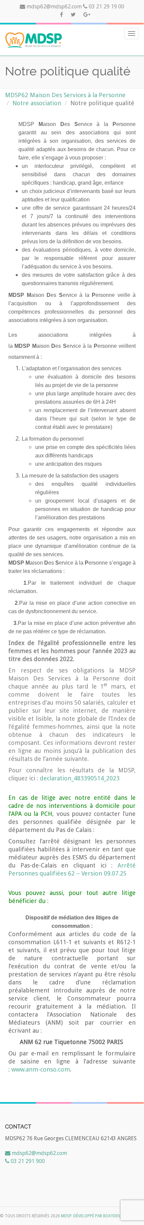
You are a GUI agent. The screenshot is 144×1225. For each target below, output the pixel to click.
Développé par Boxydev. (97, 1216)
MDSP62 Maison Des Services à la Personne (65, 95)
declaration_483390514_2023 (80, 778)
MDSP (66, 1216)
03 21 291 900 (27, 1161)
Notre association (36, 103)
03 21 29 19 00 (105, 6)
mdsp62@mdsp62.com (54, 6)
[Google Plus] (86, 14)
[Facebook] (62, 14)
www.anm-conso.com (40, 1069)
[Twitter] (74, 14)
